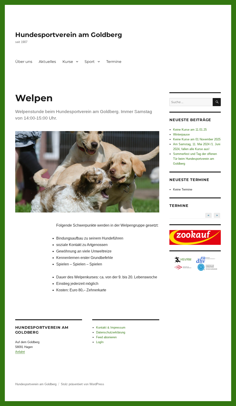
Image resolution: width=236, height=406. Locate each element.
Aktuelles (47, 61)
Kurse (67, 61)
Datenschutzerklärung (110, 332)
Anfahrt (20, 352)
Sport (90, 61)
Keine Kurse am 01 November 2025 (197, 139)
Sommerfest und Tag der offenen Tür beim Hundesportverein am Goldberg (195, 158)
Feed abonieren (106, 337)
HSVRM (185, 259)
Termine (113, 61)
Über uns (23, 61)
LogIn (99, 342)
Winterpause (181, 134)
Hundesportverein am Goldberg (68, 35)
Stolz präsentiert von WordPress (82, 384)
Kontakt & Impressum (110, 327)
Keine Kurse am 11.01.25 (190, 129)
